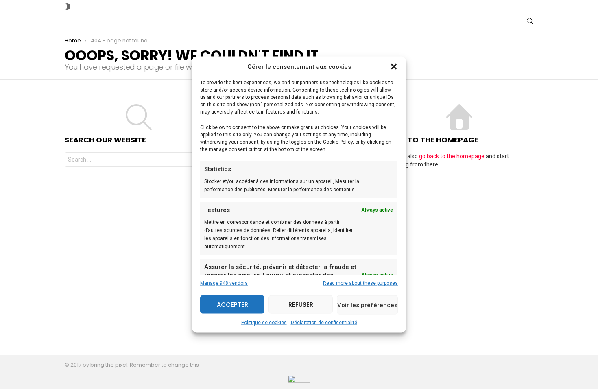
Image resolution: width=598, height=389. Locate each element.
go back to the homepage (452, 156)
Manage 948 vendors (224, 283)
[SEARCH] (530, 21)
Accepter (232, 304)
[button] (394, 67)
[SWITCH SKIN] (68, 6)
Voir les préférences (367, 304)
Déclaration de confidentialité (324, 323)
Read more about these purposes (360, 283)
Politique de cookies (264, 323)
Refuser (300, 304)
